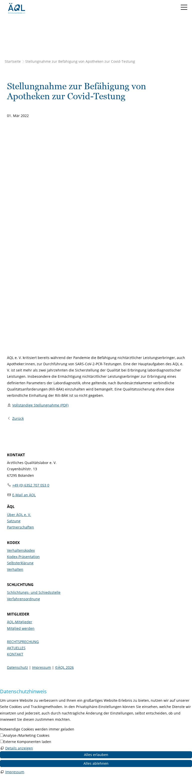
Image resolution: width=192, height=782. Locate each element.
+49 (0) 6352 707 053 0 (30, 485)
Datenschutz (17, 667)
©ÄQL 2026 (64, 667)
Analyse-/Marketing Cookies (26, 735)
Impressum (41, 667)
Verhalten (15, 569)
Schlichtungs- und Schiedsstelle (33, 592)
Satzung (13, 520)
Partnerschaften (20, 527)
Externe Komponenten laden (27, 741)
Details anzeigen (19, 748)
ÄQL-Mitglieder (19, 622)
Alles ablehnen (96, 763)
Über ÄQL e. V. (19, 514)
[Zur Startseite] (16, 8)
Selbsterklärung (20, 562)
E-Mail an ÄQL (24, 494)
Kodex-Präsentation (23, 556)
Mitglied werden (20, 628)
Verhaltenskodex (21, 550)
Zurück (18, 418)
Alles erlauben (96, 754)
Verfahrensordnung (23, 598)
